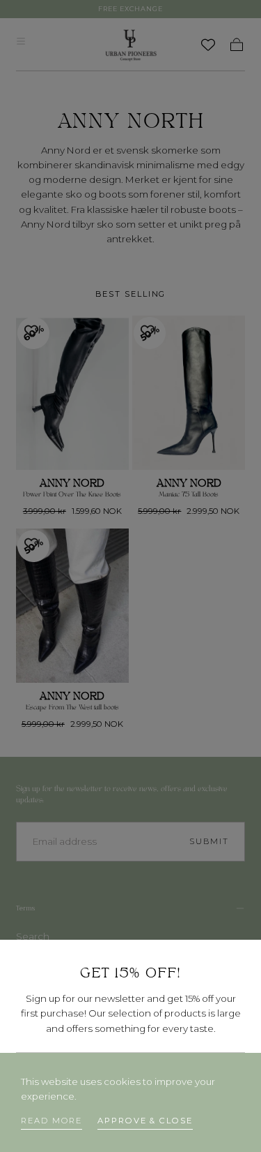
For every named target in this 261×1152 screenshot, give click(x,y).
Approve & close (145, 1120)
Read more (51, 1120)
